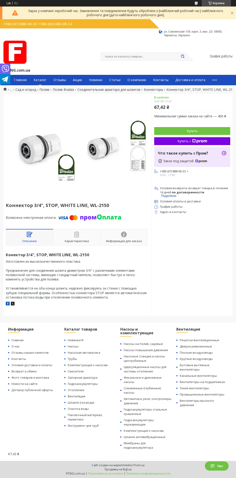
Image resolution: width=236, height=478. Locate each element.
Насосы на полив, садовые (143, 344)
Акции (77, 80)
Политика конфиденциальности (148, 473)
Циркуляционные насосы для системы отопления (145, 369)
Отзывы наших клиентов (30, 352)
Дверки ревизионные (196, 346)
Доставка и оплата (190, 80)
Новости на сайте (25, 384)
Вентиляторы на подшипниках (202, 382)
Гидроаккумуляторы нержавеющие (139, 422)
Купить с (184, 141)
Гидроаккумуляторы (83, 384)
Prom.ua (139, 465)
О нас (16, 346)
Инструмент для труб (83, 425)
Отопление (76, 390)
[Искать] (182, 56)
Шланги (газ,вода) (81, 402)
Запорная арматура (82, 377)
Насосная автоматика (84, 352)
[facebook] (8, 304)
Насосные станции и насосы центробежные (144, 358)
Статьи (115, 80)
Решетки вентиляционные (199, 340)
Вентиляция (76, 396)
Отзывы (59, 80)
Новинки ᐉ (76, 340)
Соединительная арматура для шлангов (108, 90)
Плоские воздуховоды (196, 352)
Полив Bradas (63, 90)
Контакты (160, 80)
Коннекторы (153, 90)
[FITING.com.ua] (15, 52)
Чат (220, 466)
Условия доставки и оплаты (32, 365)
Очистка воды (78, 409)
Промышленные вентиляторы (202, 394)
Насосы (73, 346)
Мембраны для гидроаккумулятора (138, 445)
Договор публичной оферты (32, 390)
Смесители (76, 371)
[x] (13, 304)
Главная (20, 80)
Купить (192, 131)
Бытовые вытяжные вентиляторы (194, 367)
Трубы (72, 359)
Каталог (40, 80)
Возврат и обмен (24, 371)
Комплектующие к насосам (88, 365)
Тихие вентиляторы (194, 388)
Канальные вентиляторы (198, 376)
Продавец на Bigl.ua (118, 469)
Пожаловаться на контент (105, 473)
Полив (44, 90)
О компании (136, 80)
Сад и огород (25, 90)
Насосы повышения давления (146, 350)
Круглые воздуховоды (196, 359)
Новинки (95, 80)
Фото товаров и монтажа (30, 377)
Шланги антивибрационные (144, 437)
